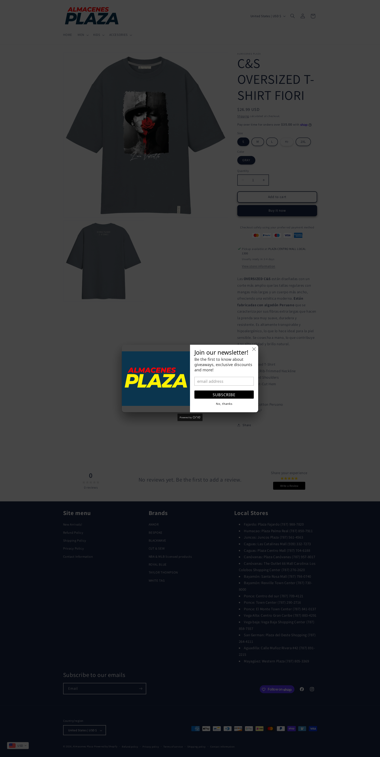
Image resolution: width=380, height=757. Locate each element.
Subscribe (224, 394)
